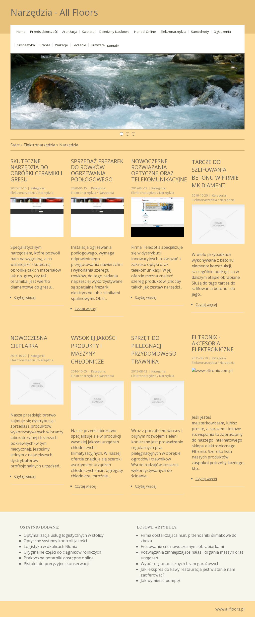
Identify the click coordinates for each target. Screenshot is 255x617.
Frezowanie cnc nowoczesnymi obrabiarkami (182, 546)
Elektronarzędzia (39, 145)
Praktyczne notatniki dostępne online (59, 558)
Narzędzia (68, 145)
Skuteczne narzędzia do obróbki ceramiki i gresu (36, 170)
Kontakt (113, 45)
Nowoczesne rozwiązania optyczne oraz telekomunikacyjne (159, 170)
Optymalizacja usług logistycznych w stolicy (64, 535)
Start (15, 145)
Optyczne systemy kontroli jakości (55, 540)
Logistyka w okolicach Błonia (50, 546)
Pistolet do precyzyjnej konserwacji (56, 563)
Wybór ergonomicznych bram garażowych (180, 563)
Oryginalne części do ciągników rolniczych (62, 552)
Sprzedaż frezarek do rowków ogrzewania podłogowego (97, 170)
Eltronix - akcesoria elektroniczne (213, 343)
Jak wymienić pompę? (161, 580)
